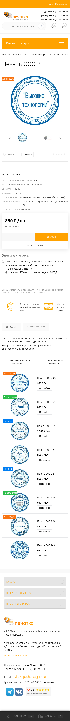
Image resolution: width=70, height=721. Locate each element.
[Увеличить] (35, 100)
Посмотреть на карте (15, 655)
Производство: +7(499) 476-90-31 (54, 16)
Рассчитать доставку (17, 256)
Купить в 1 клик (35, 245)
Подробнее (44, 388)
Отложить (11, 154)
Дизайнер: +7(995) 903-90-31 (56, 12)
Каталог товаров (18, 43)
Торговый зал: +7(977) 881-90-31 (54, 19)
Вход (50, 4)
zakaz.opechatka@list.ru (29, 677)
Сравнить (28, 154)
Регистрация (61, 4)
